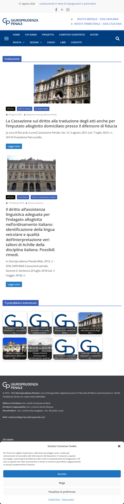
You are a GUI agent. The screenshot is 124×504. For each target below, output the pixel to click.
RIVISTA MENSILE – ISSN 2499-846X (98, 19)
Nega (62, 482)
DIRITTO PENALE (24, 109)
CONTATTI (76, 42)
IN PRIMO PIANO (41, 109)
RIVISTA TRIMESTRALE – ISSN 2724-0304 (97, 24)
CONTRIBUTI (23, 197)
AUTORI (94, 34)
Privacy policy (68, 499)
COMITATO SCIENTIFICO (72, 34)
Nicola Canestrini (35, 203)
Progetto (48, 34)
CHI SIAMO (31, 34)
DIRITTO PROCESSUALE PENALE (44, 197)
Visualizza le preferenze (62, 491)
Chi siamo (8, 439)
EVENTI (51, 42)
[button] (119, 446)
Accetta (62, 474)
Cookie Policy (54, 499)
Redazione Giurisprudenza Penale (41, 114)
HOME (16, 34)
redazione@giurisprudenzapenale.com (26, 417)
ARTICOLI (10, 109)
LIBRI (63, 42)
